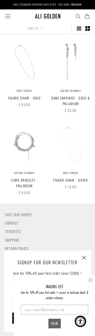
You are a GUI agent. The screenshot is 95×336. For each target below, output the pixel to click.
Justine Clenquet (70, 91)
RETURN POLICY (17, 248)
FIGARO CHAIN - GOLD (24, 97)
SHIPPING (12, 240)
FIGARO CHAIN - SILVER (70, 180)
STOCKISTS (13, 231)
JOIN (54, 323)
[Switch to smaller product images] (87, 28)
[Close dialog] (90, 280)
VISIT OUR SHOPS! (18, 214)
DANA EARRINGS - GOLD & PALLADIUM (70, 100)
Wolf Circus (24, 91)
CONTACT (11, 223)
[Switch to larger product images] (79, 28)
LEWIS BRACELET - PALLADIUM (24, 183)
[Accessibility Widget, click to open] (80, 321)
